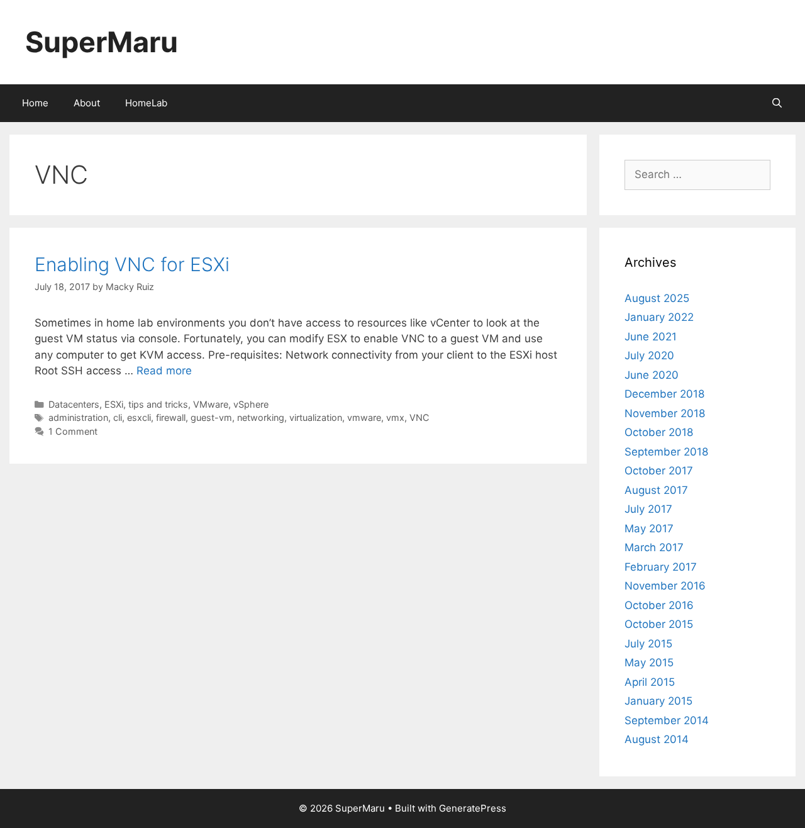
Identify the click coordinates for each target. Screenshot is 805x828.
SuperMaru (101, 42)
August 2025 (657, 298)
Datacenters (73, 404)
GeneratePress (472, 808)
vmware (364, 417)
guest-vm (211, 417)
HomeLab (146, 103)
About (87, 103)
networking (260, 417)
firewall (171, 417)
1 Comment (72, 431)
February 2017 (661, 567)
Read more (164, 370)
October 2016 (659, 605)
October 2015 (659, 624)
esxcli (139, 417)
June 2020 (652, 375)
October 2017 (659, 470)
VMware (210, 404)
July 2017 (648, 509)
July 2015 (648, 643)
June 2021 (651, 336)
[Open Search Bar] (777, 103)
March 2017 (654, 547)
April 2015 (650, 682)
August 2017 (656, 490)
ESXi (113, 404)
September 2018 (666, 451)
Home (35, 103)
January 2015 (658, 701)
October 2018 (659, 432)
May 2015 (649, 662)
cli (117, 417)
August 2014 (657, 739)
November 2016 (665, 585)
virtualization (315, 417)
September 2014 (667, 720)
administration (78, 417)
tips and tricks (158, 404)
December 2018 (664, 394)
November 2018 (665, 413)
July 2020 (649, 355)
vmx (395, 417)
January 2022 (659, 317)
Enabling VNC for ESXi (132, 264)
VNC (419, 417)
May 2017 (649, 528)
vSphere (251, 404)
